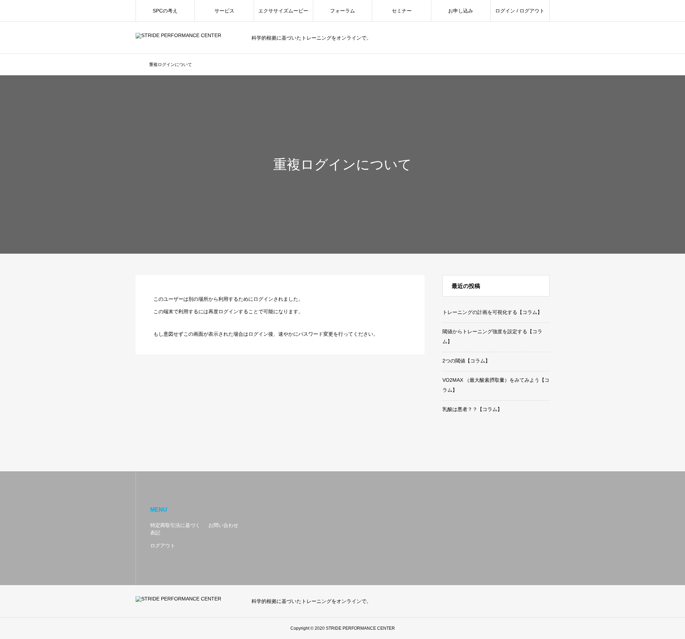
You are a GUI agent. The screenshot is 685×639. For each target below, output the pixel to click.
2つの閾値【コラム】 (466, 361)
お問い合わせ (223, 525)
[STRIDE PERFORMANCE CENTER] (189, 38)
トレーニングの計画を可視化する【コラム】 (492, 312)
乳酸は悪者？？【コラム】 (472, 409)
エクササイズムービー (283, 11)
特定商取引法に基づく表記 (175, 529)
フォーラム (342, 11)
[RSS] (545, 601)
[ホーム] (138, 64)
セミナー (402, 11)
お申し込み (460, 11)
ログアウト (162, 545)
